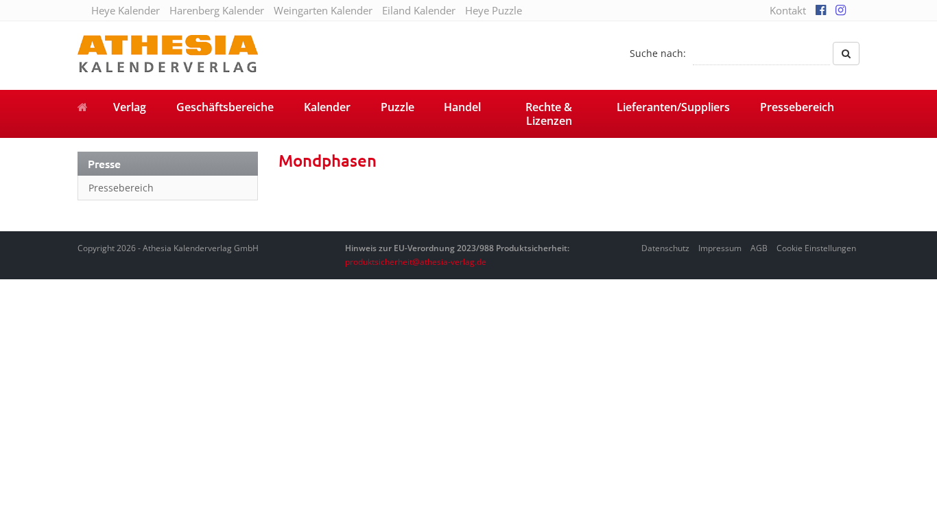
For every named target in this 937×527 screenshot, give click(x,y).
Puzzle (397, 107)
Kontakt (788, 10)
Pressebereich (797, 107)
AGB (759, 248)
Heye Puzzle (493, 10)
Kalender (327, 107)
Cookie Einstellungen (816, 248)
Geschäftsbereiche (225, 107)
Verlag (129, 107)
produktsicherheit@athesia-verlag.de (415, 262)
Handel (462, 107)
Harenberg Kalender (216, 10)
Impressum (720, 248)
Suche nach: (658, 53)
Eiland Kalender (418, 10)
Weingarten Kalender (323, 10)
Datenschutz (665, 248)
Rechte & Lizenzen (548, 113)
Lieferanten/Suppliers (673, 107)
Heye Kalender (125, 10)
